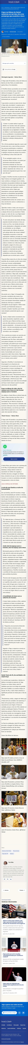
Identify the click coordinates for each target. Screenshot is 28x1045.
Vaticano (12, 853)
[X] (7, 879)
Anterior (6, 890)
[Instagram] (4, 879)
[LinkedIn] (11, 879)
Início (2, 7)
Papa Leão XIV (5, 853)
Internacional (7, 7)
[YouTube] (23, 1012)
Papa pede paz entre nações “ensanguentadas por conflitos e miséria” (13, 955)
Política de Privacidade (5, 1038)
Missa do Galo (16, 851)
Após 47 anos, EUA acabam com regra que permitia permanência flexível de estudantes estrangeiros (14, 922)
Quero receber (14, 459)
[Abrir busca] (25, 2)
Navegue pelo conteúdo (8, 63)
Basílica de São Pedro (6, 851)
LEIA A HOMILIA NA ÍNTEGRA (9, 484)
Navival (22, 1041)
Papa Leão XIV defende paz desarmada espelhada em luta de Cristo (13, 985)
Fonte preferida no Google (10, 1012)
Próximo (21, 890)
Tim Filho (6, 31)
